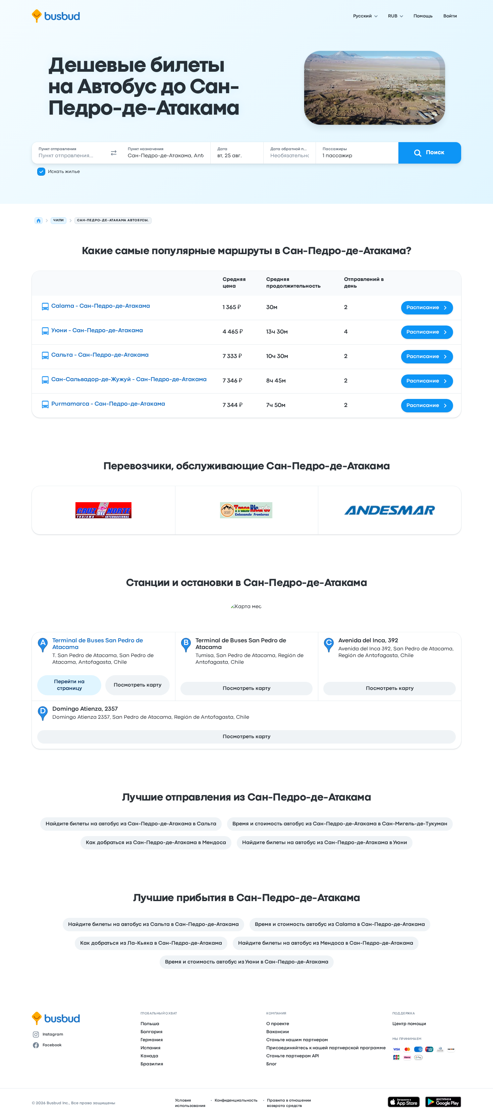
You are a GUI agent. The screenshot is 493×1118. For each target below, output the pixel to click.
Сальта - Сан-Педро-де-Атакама (100, 355)
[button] (114, 153)
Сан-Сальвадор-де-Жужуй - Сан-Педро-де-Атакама (129, 379)
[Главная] (39, 220)
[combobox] (69, 152)
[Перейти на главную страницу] (56, 16)
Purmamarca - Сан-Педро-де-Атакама (108, 404)
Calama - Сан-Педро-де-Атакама (100, 306)
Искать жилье (64, 172)
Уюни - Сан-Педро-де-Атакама (97, 330)
